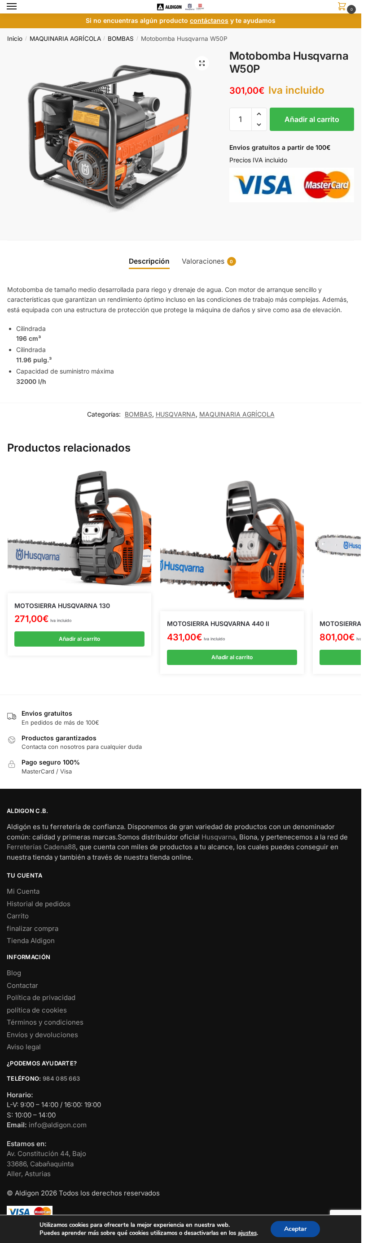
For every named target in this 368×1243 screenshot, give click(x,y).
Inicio (14, 38)
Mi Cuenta (23, 891)
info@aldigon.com (58, 1125)
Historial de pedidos (38, 904)
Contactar (22, 985)
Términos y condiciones (45, 1022)
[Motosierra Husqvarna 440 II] (232, 539)
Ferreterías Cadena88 (41, 847)
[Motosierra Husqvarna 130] (79, 530)
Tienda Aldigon (31, 940)
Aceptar (295, 1229)
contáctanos (209, 20)
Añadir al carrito (312, 119)
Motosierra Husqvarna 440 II (218, 623)
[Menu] (20, 6)
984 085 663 (61, 1078)
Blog (14, 973)
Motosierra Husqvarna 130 (62, 605)
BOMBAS (121, 38)
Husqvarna (219, 837)
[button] (202, 63)
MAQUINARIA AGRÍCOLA (65, 38)
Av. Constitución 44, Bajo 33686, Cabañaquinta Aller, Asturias (46, 1163)
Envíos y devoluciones (42, 1034)
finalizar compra (32, 928)
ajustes (247, 1233)
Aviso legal (24, 1047)
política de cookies (37, 1010)
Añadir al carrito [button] (79, 638)
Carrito (18, 916)
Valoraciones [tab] (207, 261)
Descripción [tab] (149, 261)
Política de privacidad (41, 997)
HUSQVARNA (176, 414)
